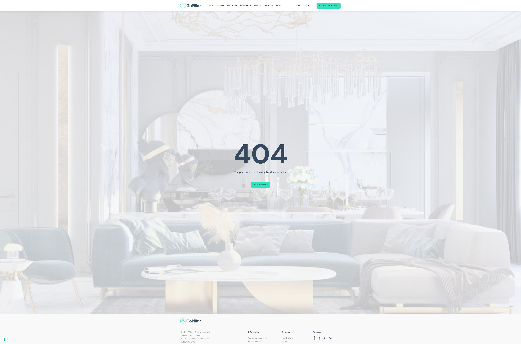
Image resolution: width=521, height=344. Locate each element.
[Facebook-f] (314, 338)
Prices (257, 5)
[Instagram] (319, 338)
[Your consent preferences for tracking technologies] (4, 339)
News (279, 5)
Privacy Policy (254, 341)
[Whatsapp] (330, 338)
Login (297, 5)
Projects (232, 5)
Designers (245, 5)
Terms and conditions (257, 338)
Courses (268, 5)
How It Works (216, 5)
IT (304, 5)
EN (309, 5)
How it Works (287, 338)
